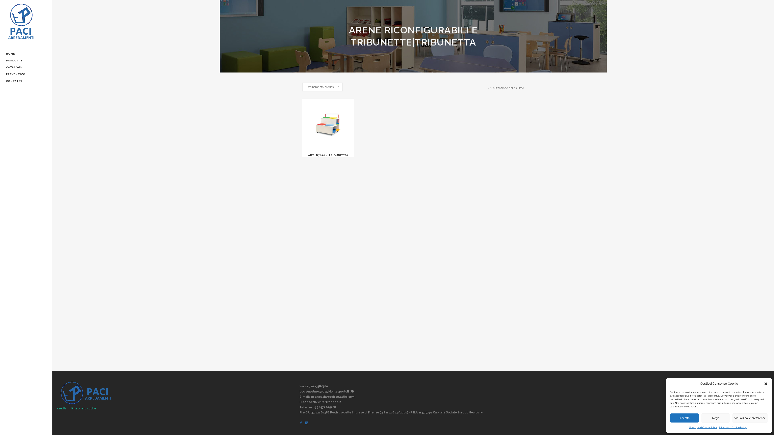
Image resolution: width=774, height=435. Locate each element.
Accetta (684, 418)
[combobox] (322, 87)
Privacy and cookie (83, 408)
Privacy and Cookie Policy (703, 427)
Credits (62, 408)
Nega (715, 418)
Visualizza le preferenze (750, 418)
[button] (766, 384)
